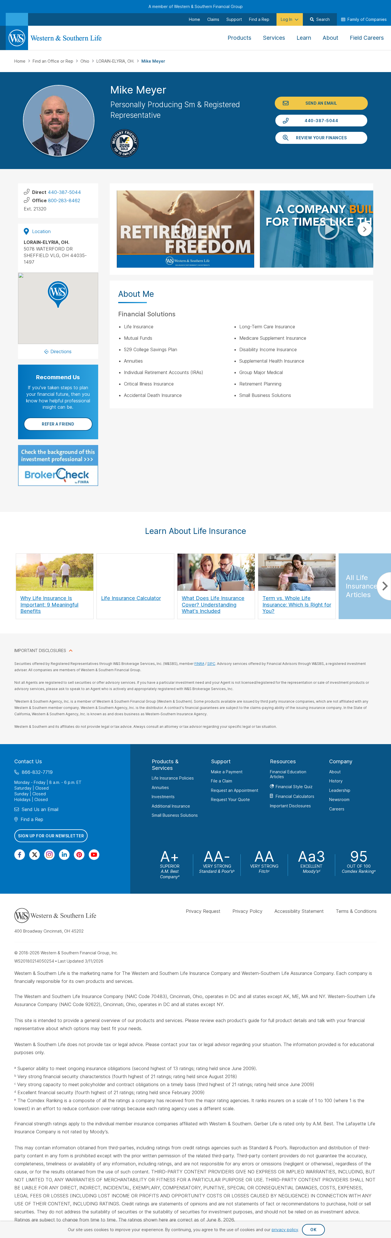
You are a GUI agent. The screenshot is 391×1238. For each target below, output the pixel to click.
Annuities (160, 787)
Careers (336, 808)
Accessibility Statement (299, 911)
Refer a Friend (58, 424)
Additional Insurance (171, 805)
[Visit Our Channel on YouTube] (94, 854)
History (336, 780)
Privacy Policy (247, 911)
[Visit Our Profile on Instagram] (49, 854)
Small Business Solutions (175, 815)
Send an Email (321, 103)
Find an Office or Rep (53, 61)
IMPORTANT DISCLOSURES (40, 650)
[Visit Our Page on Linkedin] (64, 854)
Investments (163, 796)
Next (365, 229)
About (335, 771)
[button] (58, 294)
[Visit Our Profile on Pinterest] (79, 854)
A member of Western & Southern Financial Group (196, 6)
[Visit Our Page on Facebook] (19, 854)
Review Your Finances (321, 137)
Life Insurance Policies (173, 778)
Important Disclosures (290, 805)
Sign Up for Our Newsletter (51, 835)
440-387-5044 (321, 120)
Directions (61, 351)
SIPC (211, 663)
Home (20, 61)
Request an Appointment (234, 790)
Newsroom (339, 799)
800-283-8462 (64, 200)
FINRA (199, 663)
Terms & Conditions (356, 911)
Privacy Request (203, 911)
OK (313, 1229)
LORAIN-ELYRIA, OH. (115, 61)
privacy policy (285, 1229)
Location (41, 231)
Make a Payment (226, 771)
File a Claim (221, 780)
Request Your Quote (230, 799)
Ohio (85, 61)
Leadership (339, 790)
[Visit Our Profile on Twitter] (34, 854)
